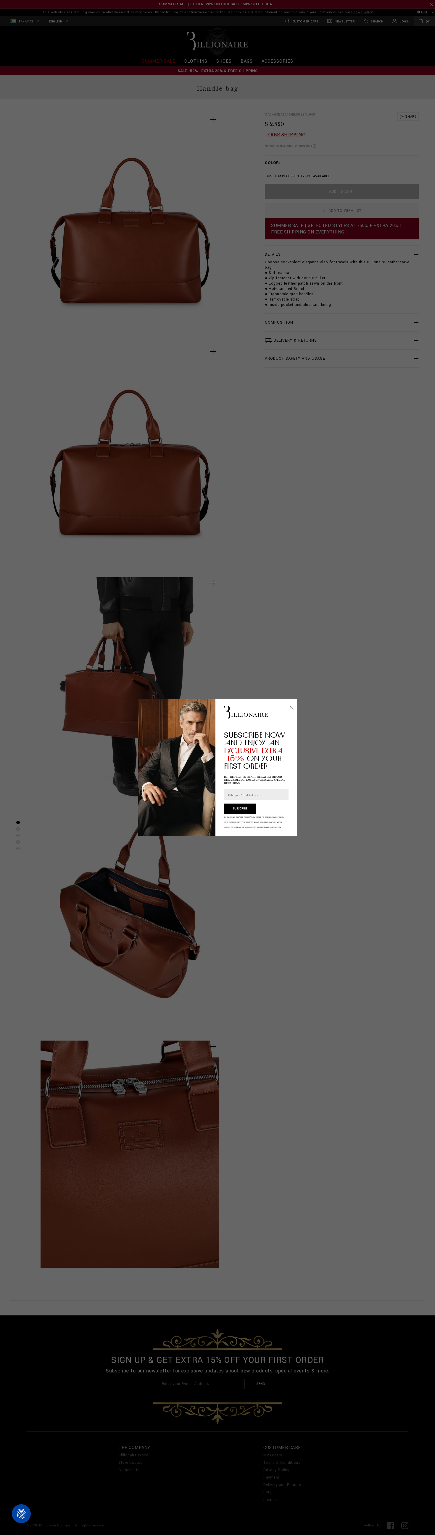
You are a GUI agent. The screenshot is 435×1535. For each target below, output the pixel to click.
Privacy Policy (276, 817)
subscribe (240, 808)
